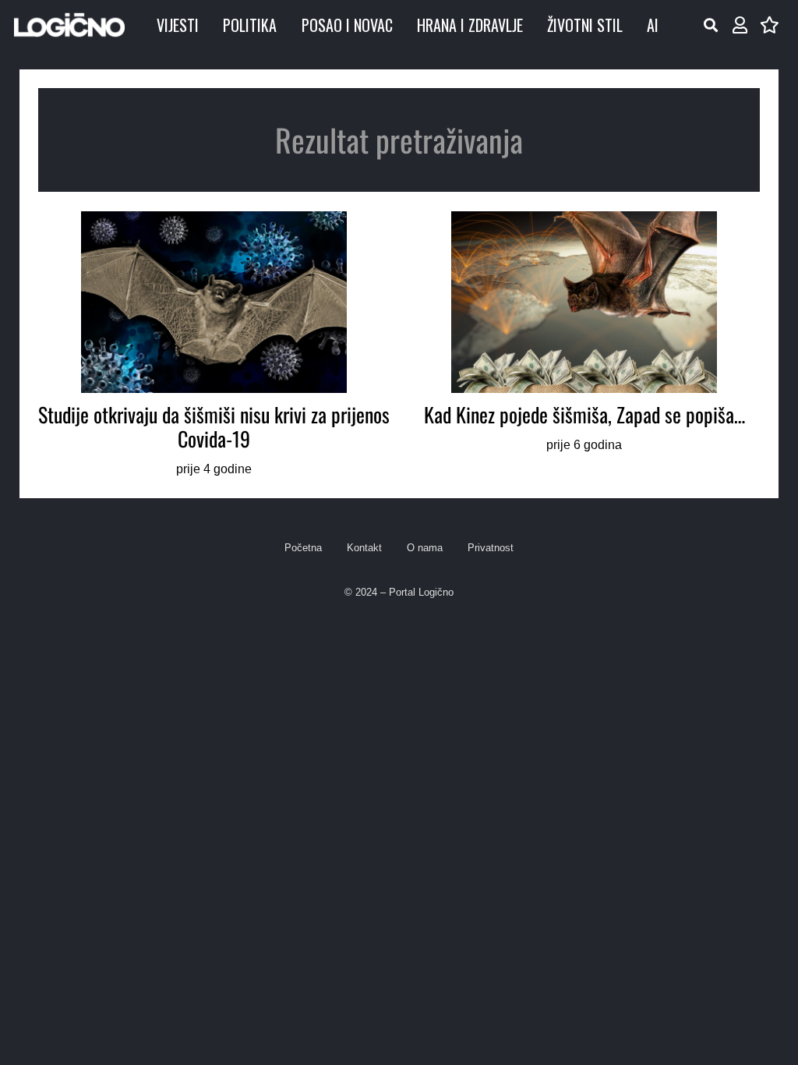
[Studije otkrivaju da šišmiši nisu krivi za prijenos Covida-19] (214, 345)
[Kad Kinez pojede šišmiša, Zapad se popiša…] (584, 345)
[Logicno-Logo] (69, 25)
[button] (710, 25)
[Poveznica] (740, 25)
